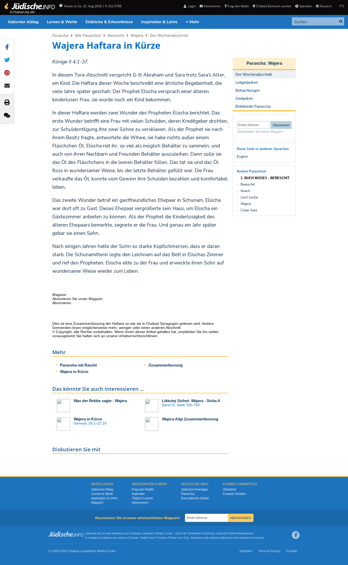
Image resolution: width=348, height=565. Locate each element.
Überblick (229, 489)
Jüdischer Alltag (23, 22)
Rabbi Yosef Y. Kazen (153, 537)
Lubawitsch (148, 533)
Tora (186, 537)
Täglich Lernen (142, 498)
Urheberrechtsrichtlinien (137, 336)
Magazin (97, 502)
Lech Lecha (249, 197)
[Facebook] (296, 535)
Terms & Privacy (269, 551)
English (242, 157)
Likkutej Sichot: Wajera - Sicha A (191, 400)
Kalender (138, 494)
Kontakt (291, 551)
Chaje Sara (249, 210)
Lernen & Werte (62, 22)
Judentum (196, 537)
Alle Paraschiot (88, 35)
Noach (245, 191)
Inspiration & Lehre (159, 22)
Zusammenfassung (165, 365)
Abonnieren (140, 502)
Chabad (135, 533)
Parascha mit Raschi (78, 365)
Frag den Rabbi (238, 6)
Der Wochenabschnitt (169, 35)
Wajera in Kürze (74, 371)
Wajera (137, 35)
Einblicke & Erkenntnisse (109, 22)
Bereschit (116, 35)
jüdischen (226, 537)
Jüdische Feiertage (194, 489)
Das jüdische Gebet (195, 498)
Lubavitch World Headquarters (235, 533)
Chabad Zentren (234, 494)
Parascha (60, 35)
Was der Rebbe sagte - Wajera (100, 400)
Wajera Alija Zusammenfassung (190, 419)
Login (191, 6)
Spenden (305, 6)
